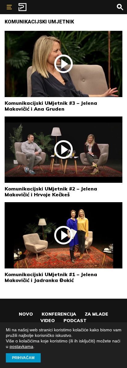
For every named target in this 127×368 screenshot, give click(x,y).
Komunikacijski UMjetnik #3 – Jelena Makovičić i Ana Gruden (51, 106)
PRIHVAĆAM (23, 358)
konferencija (59, 314)
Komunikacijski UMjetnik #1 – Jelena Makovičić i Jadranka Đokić (51, 277)
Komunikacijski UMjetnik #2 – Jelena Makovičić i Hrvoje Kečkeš (51, 192)
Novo (26, 314)
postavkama (21, 346)
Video (47, 320)
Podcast (75, 320)
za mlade (96, 314)
